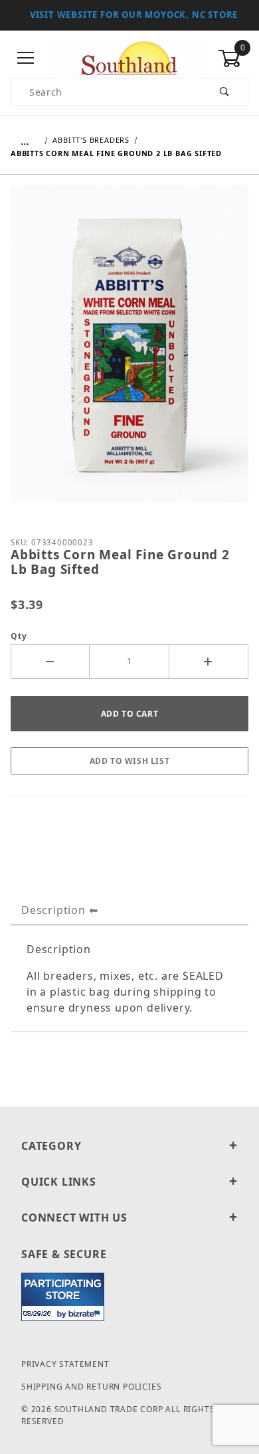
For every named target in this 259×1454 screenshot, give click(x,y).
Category (51, 1145)
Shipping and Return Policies (91, 1386)
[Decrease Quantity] (50, 661)
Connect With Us (74, 1217)
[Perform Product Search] (225, 91)
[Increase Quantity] (208, 661)
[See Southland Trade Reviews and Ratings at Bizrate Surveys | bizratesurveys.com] (62, 1297)
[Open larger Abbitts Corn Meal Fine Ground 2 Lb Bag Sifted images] (129, 353)
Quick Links (58, 1181)
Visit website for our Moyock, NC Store (134, 15)
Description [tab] (53, 910)
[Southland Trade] (129, 57)
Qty (19, 636)
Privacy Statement (65, 1364)
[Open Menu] (26, 58)
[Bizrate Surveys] (86, 1313)
